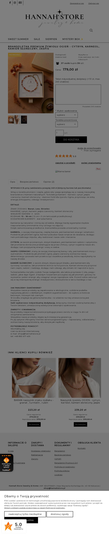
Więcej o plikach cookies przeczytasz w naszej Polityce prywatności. (34, 508)
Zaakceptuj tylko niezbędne (25, 514)
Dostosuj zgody (60, 514)
